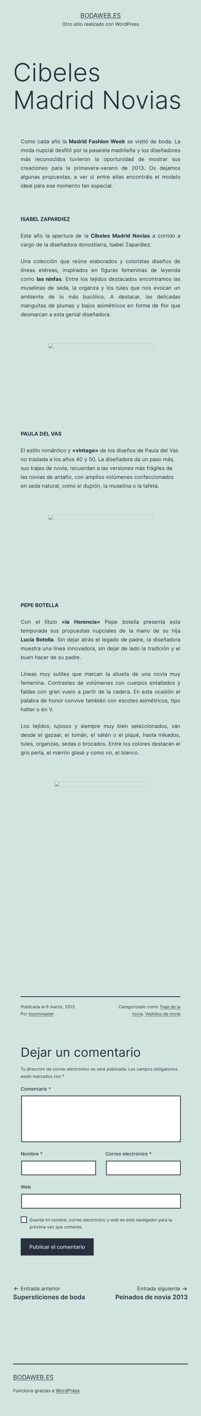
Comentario (36, 1089)
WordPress (68, 1390)
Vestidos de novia (162, 1013)
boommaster (41, 1013)
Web (26, 1187)
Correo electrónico (128, 1154)
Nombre (31, 1154)
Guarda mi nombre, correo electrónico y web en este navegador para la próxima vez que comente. (101, 1223)
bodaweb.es (100, 15)
